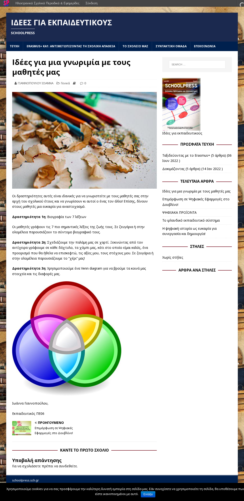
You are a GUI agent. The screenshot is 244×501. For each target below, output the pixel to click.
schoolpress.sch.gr (25, 480)
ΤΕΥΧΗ (14, 46)
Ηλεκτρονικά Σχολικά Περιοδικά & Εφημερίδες (47, 3)
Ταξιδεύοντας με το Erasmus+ (186, 155)
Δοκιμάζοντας (173, 168)
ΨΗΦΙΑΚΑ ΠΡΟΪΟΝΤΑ (179, 212)
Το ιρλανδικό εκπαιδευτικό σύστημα (191, 220)
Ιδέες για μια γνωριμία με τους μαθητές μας (196, 191)
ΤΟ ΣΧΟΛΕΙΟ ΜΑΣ (135, 46)
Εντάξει (148, 494)
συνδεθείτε (68, 466)
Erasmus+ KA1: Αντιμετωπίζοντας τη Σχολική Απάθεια (71, 46)
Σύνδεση (91, 3)
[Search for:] (197, 64)
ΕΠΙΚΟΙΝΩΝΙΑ (204, 46)
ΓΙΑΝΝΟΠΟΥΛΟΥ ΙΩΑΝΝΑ (35, 83)
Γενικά (65, 83)
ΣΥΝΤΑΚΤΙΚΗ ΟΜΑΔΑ (171, 46)
